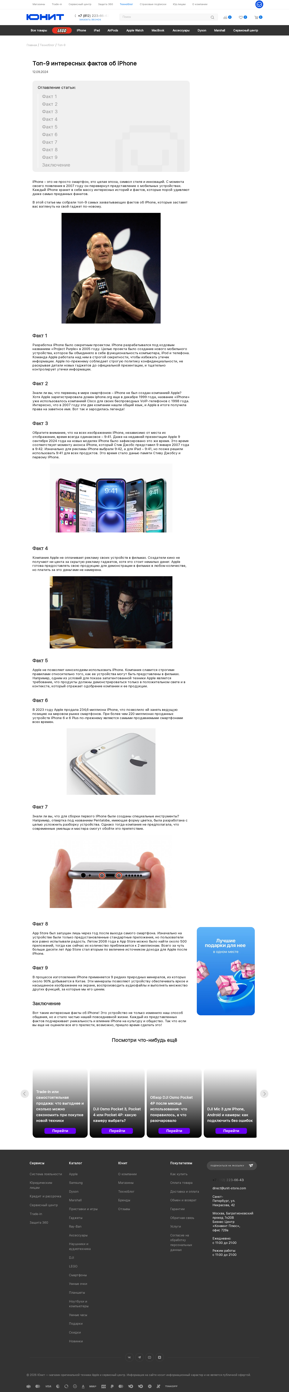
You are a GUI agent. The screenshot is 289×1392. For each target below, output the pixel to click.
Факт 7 (49, 142)
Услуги (175, 1226)
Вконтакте (129, 1357)
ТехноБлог (126, 1191)
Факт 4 (50, 119)
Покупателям (181, 1163)
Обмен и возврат (183, 1200)
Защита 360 (39, 1222)
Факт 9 (50, 157)
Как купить (179, 1174)
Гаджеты (75, 1218)
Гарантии (177, 1209)
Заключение (56, 165)
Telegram (139, 1357)
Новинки (76, 1341)
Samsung (76, 1183)
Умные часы (78, 1315)
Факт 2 (50, 104)
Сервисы (37, 1163)
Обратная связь (182, 1218)
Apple (73, 1174)
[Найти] (212, 17)
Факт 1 (49, 96)
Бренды (124, 1200)
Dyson (73, 1191)
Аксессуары (78, 1235)
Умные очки (78, 1284)
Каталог (75, 1163)
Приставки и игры (83, 1209)
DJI (71, 1258)
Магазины (125, 1183)
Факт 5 (50, 127)
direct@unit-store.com (229, 1188)
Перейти (60, 1131)
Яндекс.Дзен (159, 1357)
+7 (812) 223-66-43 (93, 16)
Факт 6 (50, 134)
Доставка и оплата (184, 1191)
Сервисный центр (44, 1205)
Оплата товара (181, 1183)
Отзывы (124, 1209)
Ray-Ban (75, 1226)
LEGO (73, 1266)
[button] (25, 1094)
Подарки (76, 1323)
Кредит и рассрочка (45, 1196)
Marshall (75, 1200)
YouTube (149, 1357)
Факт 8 (50, 149)
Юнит (123, 1163)
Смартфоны (78, 1275)
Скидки (75, 1332)
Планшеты (77, 1292)
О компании (127, 1174)
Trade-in (36, 1214)
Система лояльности (46, 1174)
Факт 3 (50, 111)
